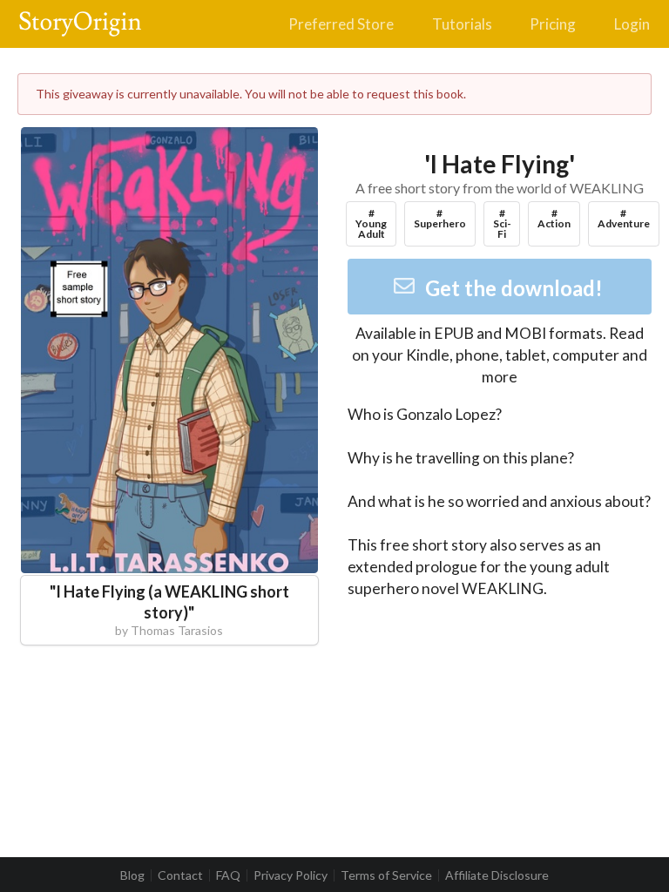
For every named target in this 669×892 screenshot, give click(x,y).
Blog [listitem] (132, 875)
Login (632, 24)
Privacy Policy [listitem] (290, 875)
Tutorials (462, 24)
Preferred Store (341, 24)
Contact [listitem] (180, 875)
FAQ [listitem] (228, 875)
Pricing (553, 24)
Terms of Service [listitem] (386, 875)
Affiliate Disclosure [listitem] (497, 875)
